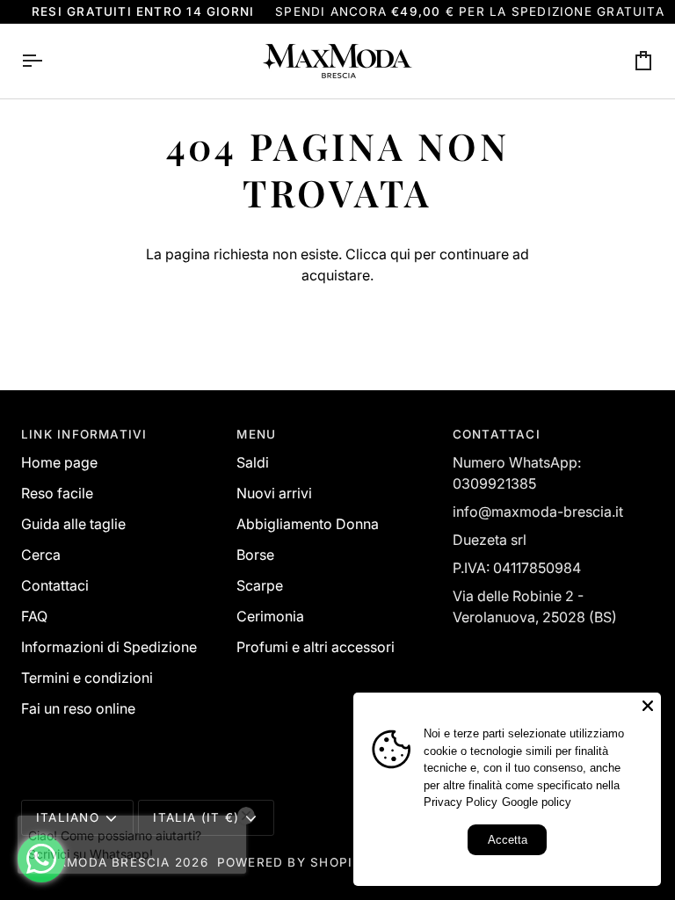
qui (400, 254)
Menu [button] (256, 434)
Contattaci (55, 585)
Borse (255, 554)
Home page (59, 462)
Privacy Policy (460, 802)
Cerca (41, 554)
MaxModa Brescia (103, 862)
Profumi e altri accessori (315, 647)
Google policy (536, 802)
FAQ (34, 616)
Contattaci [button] (497, 434)
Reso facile (57, 493)
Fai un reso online (78, 708)
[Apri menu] (47, 61)
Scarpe (259, 585)
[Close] (648, 706)
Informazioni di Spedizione (109, 647)
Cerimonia (270, 616)
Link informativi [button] (84, 434)
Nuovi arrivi (274, 493)
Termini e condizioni (87, 677)
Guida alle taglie (73, 524)
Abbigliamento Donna (307, 524)
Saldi (252, 462)
